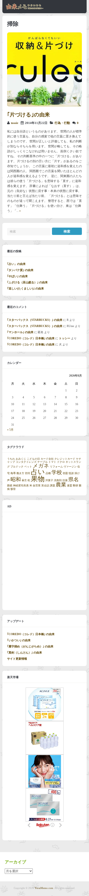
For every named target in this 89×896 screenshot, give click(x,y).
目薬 (65, 480)
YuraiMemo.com (44, 888)
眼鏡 (9, 485)
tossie (14, 123)
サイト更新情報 (17, 658)
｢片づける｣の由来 (28, 115)
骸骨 (13, 489)
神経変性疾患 (21, 485)
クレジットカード (64, 459)
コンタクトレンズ (26, 462)
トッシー (64, 338)
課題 (52, 485)
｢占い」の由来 (16, 264)
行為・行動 (62, 123)
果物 (38, 479)
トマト (52, 462)
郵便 (75, 485)
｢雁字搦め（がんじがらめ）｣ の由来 (30, 646)
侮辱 (13, 473)
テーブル (42, 462)
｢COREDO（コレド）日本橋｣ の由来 (31, 338)
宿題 (65, 473)
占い (38, 472)
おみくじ (21, 459)
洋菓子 (49, 480)
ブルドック (16, 466)
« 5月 (10, 429)
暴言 (24, 480)
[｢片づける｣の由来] (44, 105)
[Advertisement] (44, 561)
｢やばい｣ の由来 (17, 276)
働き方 (20, 473)
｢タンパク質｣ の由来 (20, 270)
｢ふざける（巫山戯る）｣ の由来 (27, 282)
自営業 (37, 485)
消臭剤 (58, 480)
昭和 (15, 479)
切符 (27, 473)
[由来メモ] (25, 8)
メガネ (41, 466)
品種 (48, 473)
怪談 (71, 473)
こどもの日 (33, 459)
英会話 (45, 485)
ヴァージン (70, 466)
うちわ (11, 459)
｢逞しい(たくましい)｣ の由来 (25, 288)
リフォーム (56, 466)
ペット (28, 466)
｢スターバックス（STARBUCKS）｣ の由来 (34, 320)
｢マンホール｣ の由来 (20, 332)
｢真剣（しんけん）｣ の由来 (24, 652)
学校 (57, 472)
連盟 (69, 485)
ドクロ (61, 462)
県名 (73, 479)
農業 (61, 485)
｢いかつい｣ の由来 (19, 640)
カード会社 (47, 459)
